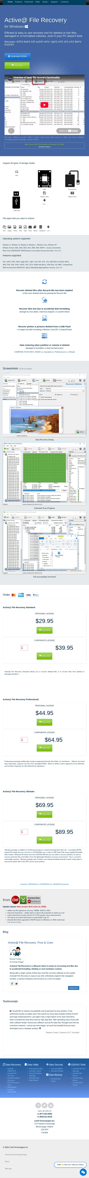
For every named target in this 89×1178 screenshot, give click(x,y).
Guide (44, 2)
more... (44, 204)
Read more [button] (74, 988)
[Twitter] (44, 1105)
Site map (8, 1168)
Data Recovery (13, 1064)
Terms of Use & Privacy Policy (16, 1155)
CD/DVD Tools (78, 1064)
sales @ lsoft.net (44, 1111)
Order (37, 2)
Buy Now (18, 65)
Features (18, 2)
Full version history (14, 922)
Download (29, 2)
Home (10, 2)
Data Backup (55, 1074)
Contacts (64, 2)
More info (58, 251)
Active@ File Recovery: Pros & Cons (30, 942)
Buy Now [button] (45, 630)
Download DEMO (18, 56)
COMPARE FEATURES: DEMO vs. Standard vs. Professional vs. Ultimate (44, 352)
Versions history (44, 147)
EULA (7, 1162)
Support (54, 2)
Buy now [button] (45, 722)
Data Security (56, 1064)
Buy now (45, 656)
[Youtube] (51, 1105)
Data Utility (32, 1064)
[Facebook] (38, 1105)
